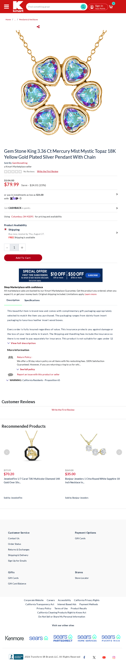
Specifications (32, 300)
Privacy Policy (44, 608)
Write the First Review (47, 171)
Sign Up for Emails (17, 560)
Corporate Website (34, 600)
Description (13, 300)
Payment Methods (88, 604)
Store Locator (82, 578)
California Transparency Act (39, 604)
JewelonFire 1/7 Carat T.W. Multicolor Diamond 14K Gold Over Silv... (32, 480)
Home (8, 19)
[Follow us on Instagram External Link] (114, 657)
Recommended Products (24, 426)
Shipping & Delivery (18, 555)
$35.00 (70, 474)
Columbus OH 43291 (22, 216)
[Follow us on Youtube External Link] (104, 657)
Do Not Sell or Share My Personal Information (61, 616)
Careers (51, 600)
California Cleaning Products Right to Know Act (61, 612)
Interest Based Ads (66, 604)
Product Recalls (79, 608)
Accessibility (64, 600)
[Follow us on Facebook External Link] (84, 657)
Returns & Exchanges (18, 549)
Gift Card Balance (17, 583)
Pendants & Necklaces (28, 19)
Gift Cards (80, 538)
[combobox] (56, 6)
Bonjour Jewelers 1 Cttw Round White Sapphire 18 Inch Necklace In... (92, 480)
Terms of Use (61, 608)
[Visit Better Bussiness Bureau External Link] (16, 656)
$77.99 (7, 470)
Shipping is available (22, 237)
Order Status (14, 543)
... (15, 19)
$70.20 (9, 474)
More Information (18, 349)
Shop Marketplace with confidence (23, 287)
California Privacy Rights (86, 600)
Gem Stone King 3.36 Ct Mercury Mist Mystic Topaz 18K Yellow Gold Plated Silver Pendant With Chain (60, 154)
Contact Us (13, 538)
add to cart (23, 257)
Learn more (90, 294)
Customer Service (19, 532)
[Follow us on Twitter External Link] (94, 657)
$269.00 (69, 470)
